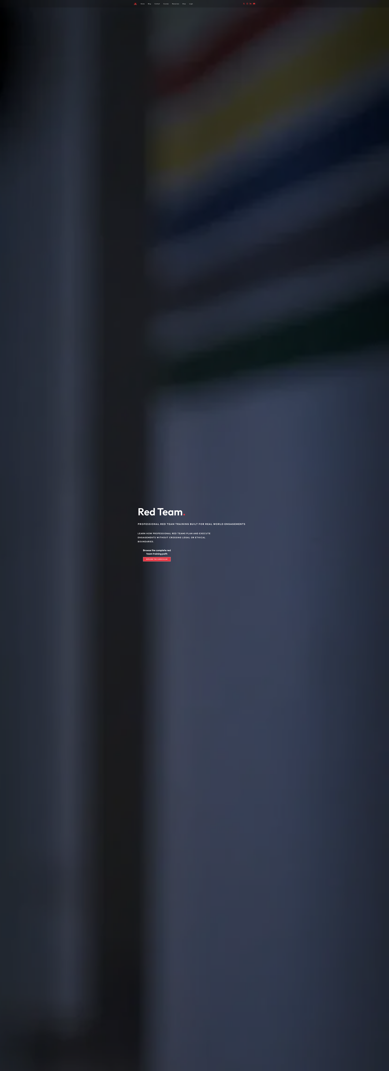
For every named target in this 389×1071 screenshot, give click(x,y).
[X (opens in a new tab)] (244, 4)
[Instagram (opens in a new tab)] (247, 4)
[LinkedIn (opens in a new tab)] (250, 4)
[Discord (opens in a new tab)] (254, 4)
